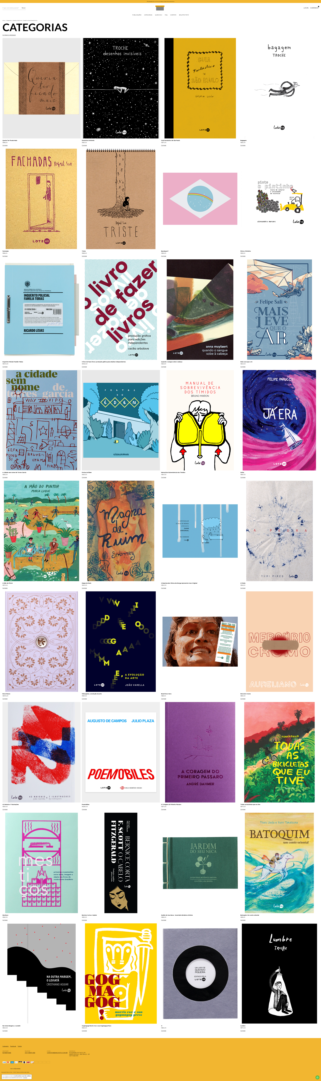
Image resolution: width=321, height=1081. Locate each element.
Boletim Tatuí (184, 15)
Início (4, 20)
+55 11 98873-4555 (30, 1053)
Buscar (23, 8)
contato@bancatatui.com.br (57, 1053)
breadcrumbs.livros (17, 20)
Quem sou (158, 15)
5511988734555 (7, 1053)
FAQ (166, 15)
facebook (13, 1046)
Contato (173, 15)
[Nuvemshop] (15, 1069)
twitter (20, 1046)
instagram (6, 1046)
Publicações (136, 15)
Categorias (148, 15)
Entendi (25, 1077)
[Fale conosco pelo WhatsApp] (317, 1077)
